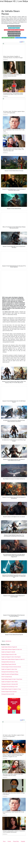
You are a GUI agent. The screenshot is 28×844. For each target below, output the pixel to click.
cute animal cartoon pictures (14, 35)
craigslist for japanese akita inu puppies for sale (14, 30)
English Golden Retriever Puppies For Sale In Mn (12, 649)
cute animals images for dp (14, 28)
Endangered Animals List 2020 (8, 694)
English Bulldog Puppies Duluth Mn (9, 664)
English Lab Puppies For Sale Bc (8, 652)
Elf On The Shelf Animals (7, 676)
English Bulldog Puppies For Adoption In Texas (11, 689)
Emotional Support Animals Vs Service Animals (11, 666)
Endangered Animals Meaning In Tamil (10, 686)
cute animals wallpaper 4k (20, 37)
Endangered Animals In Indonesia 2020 (10, 684)
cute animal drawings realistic (14, 31)
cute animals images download (14, 33)
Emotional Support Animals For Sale (9, 654)
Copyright (23, 841)
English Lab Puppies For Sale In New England (11, 657)
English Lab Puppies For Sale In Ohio (9, 669)
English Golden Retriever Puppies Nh (9, 647)
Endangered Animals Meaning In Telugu (10, 671)
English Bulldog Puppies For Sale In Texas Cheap (12, 679)
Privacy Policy (16, 841)
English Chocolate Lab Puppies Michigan (10, 674)
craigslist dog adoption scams (8, 37)
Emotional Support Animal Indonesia (9, 691)
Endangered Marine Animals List (8, 661)
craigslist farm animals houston (14, 26)
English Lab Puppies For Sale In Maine (10, 681)
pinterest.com (8, 641)
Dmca (4, 841)
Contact (9, 841)
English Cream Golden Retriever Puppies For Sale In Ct (13, 659)
